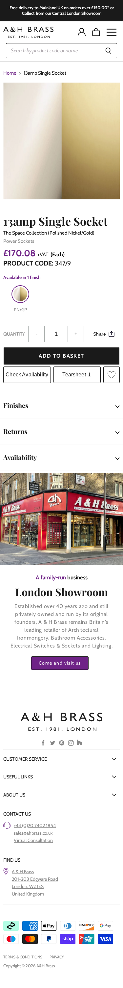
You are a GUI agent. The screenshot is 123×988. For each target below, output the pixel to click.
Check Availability (27, 374)
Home (9, 73)
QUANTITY (14, 334)
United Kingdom (28, 894)
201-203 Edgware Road (35, 879)
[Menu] (111, 32)
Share (99, 334)
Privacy (57, 956)
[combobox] (53, 50)
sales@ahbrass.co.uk (33, 833)
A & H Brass (23, 871)
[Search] (108, 50)
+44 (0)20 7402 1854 (35, 825)
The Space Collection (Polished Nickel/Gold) (48, 233)
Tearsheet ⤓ (77, 374)
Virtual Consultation (33, 840)
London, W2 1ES (28, 886)
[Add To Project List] (111, 375)
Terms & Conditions (22, 956)
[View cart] (96, 32)
